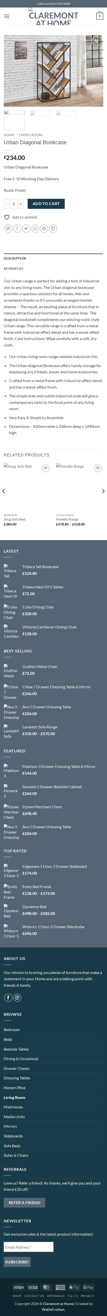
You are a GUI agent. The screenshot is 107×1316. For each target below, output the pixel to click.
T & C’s (73, 1296)
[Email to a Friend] (35, 228)
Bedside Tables (16, 1049)
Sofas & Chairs (16, 1155)
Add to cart (46, 203)
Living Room (30, 135)
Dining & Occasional (21, 1058)
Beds (8, 1039)
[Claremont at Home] (53, 16)
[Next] (95, 71)
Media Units (14, 1116)
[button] (7, 16)
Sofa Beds (12, 1145)
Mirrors (10, 1126)
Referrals (56, 1296)
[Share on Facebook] (17, 228)
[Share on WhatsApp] (8, 228)
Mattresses (13, 1106)
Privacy (87, 1296)
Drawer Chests (16, 1068)
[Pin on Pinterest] (44, 228)
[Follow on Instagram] (17, 998)
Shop (17, 1296)
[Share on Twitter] (26, 228)
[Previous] (11, 71)
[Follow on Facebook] (8, 998)
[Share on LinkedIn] (53, 228)
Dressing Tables (17, 1077)
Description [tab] (15, 258)
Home (9, 135)
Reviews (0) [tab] (13, 269)
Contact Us (34, 1296)
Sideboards (13, 1135)
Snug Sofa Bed (14, 519)
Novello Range (67, 519)
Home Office (14, 1087)
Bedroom (12, 1029)
